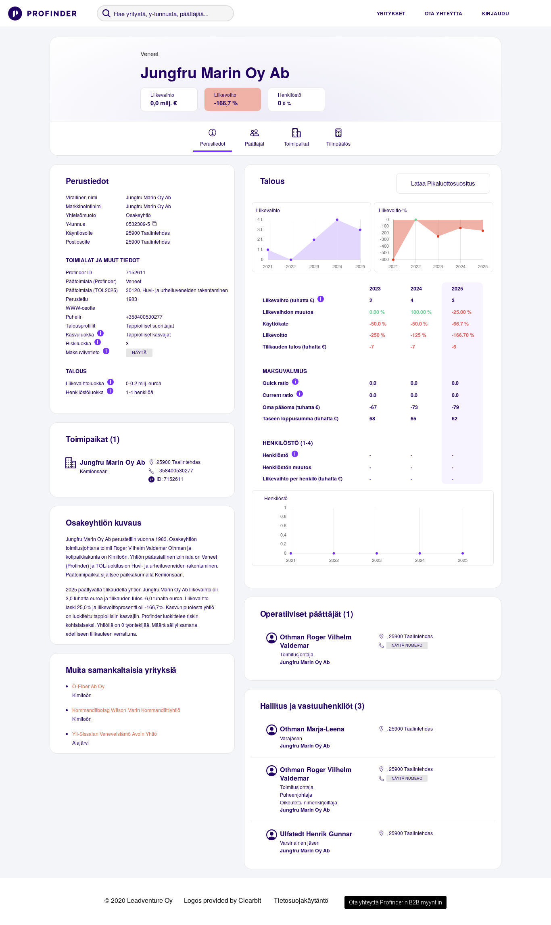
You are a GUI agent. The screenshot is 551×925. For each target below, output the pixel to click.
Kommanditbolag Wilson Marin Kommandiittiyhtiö (126, 710)
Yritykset (391, 13)
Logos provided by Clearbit (222, 900)
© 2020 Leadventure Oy (138, 900)
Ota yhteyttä (444, 13)
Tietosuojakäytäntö (301, 900)
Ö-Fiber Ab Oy (88, 686)
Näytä (139, 352)
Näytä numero (407, 645)
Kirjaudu (495, 13)
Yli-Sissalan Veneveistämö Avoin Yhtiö (114, 733)
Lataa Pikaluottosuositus (443, 183)
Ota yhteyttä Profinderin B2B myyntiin (395, 902)
